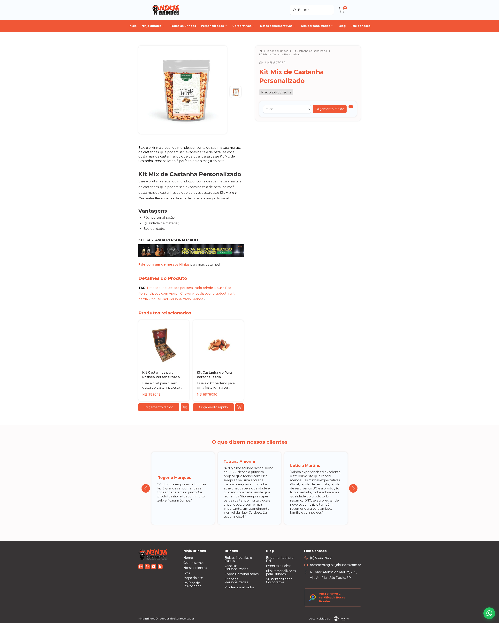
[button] (330, 109)
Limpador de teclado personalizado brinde (180, 288)
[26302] (351, 106)
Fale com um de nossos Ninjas (163, 264)
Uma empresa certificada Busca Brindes (332, 597)
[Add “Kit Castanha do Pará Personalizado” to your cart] (239, 407)
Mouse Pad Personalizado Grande (176, 299)
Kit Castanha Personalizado (168, 240)
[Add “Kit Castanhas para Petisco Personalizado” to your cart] (185, 407)
